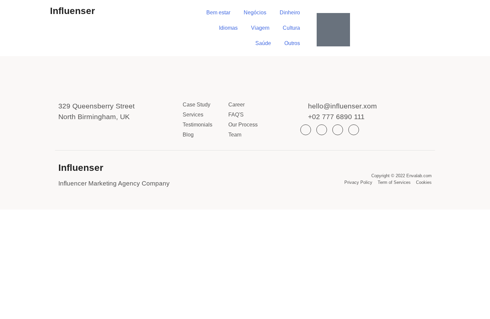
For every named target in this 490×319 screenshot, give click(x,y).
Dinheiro (290, 12)
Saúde (263, 43)
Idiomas (228, 28)
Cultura (291, 28)
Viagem (260, 28)
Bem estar (218, 12)
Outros (292, 43)
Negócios (255, 12)
